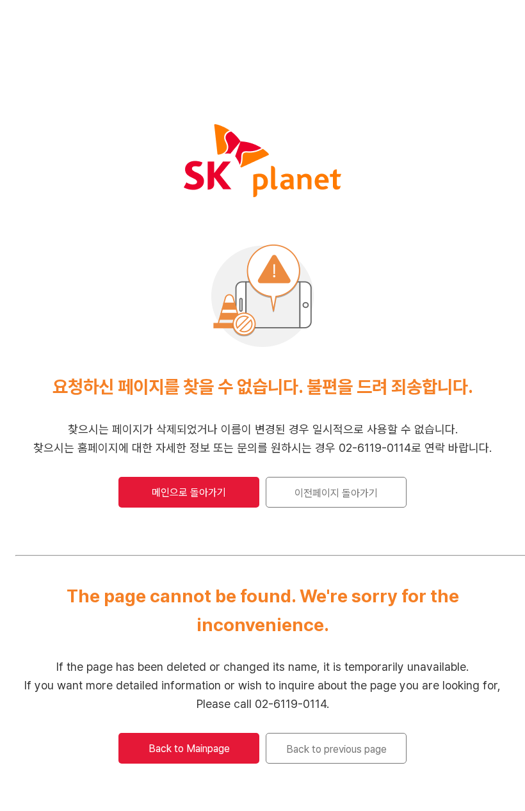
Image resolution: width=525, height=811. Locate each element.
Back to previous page (336, 749)
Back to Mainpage (189, 749)
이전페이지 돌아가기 (336, 493)
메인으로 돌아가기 (189, 492)
